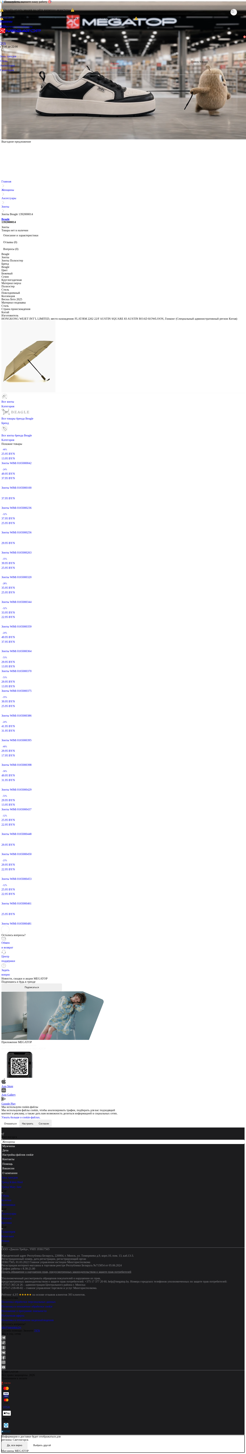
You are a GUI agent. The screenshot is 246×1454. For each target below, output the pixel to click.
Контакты (8, 1159)
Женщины (7, 189)
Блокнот (6, 1218)
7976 (37, 1330)
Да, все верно (14, 1445)
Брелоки (6, 1222)
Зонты (5, 206)
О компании (9, 1173)
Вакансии (8, 1168)
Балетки (6, 1200)
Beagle (5, 219)
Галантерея (8, 1231)
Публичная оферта (12, 1315)
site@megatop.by (11, 1327)
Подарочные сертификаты (16, 26)
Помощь (7, 1163)
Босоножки (8, 1204)
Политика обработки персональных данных (28, 1301)
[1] (2, 44)
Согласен (44, 1123)
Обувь (5, 1195)
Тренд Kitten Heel (12, 1182)
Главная (6, 181)
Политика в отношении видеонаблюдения (27, 1320)
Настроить (27, 1123)
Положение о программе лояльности (24, 1310)
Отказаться (10, 1123)
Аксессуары (8, 198)
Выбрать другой (42, 1445)
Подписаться (32, 987)
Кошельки (7, 1236)
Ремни (5, 1240)
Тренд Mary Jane (11, 1186)
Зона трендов (9, 1177)
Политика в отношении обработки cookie (26, 1306)
